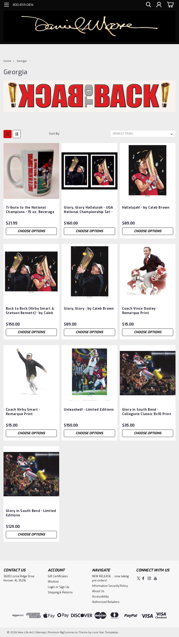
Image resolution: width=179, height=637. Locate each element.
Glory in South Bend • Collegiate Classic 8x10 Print (146, 411)
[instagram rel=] (149, 578)
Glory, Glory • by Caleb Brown (89, 308)
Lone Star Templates (105, 632)
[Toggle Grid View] (7, 134)
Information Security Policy (110, 586)
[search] (148, 5)
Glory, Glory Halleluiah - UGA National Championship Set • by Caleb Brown (88, 210)
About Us (98, 591)
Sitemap (40, 632)
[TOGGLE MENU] (6, 5)
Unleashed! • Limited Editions (89, 409)
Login (51, 587)
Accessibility (100, 596)
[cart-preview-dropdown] (170, 4)
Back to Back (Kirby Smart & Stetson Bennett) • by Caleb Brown (30, 311)
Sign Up (64, 587)
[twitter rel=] (138, 578)
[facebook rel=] (143, 578)
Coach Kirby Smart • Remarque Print (23, 411)
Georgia (22, 61)
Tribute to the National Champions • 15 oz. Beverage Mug (30, 210)
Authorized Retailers (106, 602)
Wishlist (53, 582)
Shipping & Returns (60, 592)
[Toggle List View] (17, 134)
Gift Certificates (58, 576)
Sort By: (54, 134)
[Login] (158, 5)
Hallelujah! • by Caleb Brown (146, 207)
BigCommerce (69, 632)
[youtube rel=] (155, 578)
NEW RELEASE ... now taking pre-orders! (110, 578)
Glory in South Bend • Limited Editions (31, 513)
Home (7, 61)
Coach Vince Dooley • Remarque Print (140, 310)
